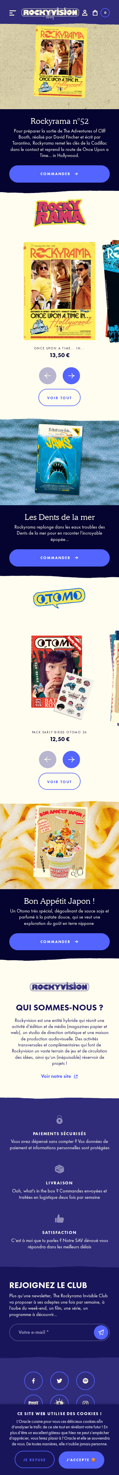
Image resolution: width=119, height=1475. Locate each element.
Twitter (59, 1381)
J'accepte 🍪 (81, 1459)
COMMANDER (55, 173)
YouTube (33, 1404)
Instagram (85, 1404)
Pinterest (59, 1404)
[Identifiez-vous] (84, 13)
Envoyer (101, 1332)
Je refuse (34, 1459)
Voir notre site (56, 1076)
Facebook (33, 1381)
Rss (85, 1381)
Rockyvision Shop (50, 13)
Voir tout (59, 397)
